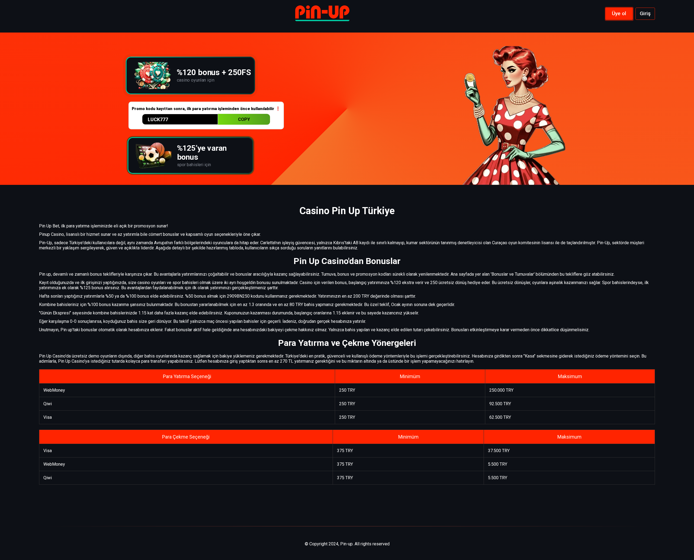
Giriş (645, 13)
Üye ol (619, 13)
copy (244, 119)
